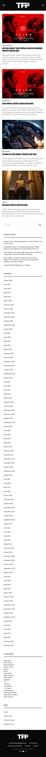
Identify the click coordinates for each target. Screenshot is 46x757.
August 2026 (8, 280)
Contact (27, 746)
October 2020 (8, 564)
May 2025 (7, 341)
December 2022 (9, 459)
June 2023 (7, 434)
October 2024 (8, 369)
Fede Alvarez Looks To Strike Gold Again (14, 205)
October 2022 (8, 467)
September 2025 (9, 325)
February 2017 (9, 645)
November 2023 (9, 414)
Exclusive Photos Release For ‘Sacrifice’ (17, 265)
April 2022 (7, 491)
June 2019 (7, 629)
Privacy (35, 746)
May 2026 (7, 292)
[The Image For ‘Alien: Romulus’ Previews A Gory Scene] (23, 134)
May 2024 (7, 390)
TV (5, 682)
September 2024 (9, 374)
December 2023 (9, 410)
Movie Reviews (9, 665)
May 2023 (7, 438)
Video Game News (10, 692)
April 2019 (7, 637)
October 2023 (8, 418)
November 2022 (9, 463)
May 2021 (7, 536)
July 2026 (7, 284)
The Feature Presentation (17, 743)
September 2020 (9, 568)
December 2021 (9, 507)
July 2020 (7, 576)
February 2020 (9, 597)
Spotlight (7, 679)
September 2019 (9, 617)
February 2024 (9, 402)
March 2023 (8, 447)
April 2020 (7, 589)
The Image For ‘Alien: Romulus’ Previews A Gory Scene (19, 154)
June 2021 (7, 532)
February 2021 (9, 548)
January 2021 (8, 552)
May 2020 (7, 584)
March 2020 (8, 593)
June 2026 (7, 288)
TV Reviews (8, 686)
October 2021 (8, 516)
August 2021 (8, 524)
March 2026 (8, 301)
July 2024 (7, 382)
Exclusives (7, 660)
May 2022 (7, 487)
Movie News (6, 100)
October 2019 (8, 613)
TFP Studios (33, 743)
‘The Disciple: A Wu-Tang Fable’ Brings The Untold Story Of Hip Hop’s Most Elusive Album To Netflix (23, 253)
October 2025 (8, 321)
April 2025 (7, 345)
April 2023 (7, 443)
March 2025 (8, 349)
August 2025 (8, 329)
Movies (4, 202)
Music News (8, 673)
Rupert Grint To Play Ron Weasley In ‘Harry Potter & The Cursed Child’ (23, 242)
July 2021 (7, 528)
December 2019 (9, 605)
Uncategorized (9, 690)
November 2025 (9, 317)
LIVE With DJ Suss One (15, 746)
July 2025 (7, 333)
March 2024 (8, 398)
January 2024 (8, 406)
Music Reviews (9, 675)
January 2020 (8, 601)
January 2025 (8, 357)
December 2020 (9, 556)
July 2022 (7, 479)
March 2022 (8, 495)
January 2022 (8, 503)
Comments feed (9, 720)
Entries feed (8, 716)
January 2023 (8, 455)
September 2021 (9, 520)
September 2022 (9, 471)
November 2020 (9, 560)
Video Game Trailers (11, 694)
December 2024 (9, 361)
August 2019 (8, 621)
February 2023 (9, 451)
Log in (6, 712)
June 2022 (7, 483)
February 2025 (9, 353)
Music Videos (8, 677)
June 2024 (7, 386)
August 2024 (8, 378)
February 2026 (9, 305)
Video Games (8, 697)
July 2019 (7, 625)
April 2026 (7, 296)
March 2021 (8, 544)
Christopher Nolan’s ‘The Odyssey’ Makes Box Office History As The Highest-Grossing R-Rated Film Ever (21, 248)
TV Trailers (7, 688)
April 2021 (7, 540)
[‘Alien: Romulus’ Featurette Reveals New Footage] (23, 83)
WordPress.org (9, 724)
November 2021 (9, 511)
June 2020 (7, 580)
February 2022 (9, 499)
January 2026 (8, 309)
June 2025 (7, 337)
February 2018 (9, 641)
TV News (7, 684)
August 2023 (8, 426)
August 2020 (8, 572)
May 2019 (7, 633)
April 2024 (7, 394)
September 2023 (9, 422)
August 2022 (8, 475)
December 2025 (9, 313)
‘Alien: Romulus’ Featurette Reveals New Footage (17, 104)
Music (6, 671)
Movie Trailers (7, 45)
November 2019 (9, 609)
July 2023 (7, 430)
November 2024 (9, 365)
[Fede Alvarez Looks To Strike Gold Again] (23, 185)
